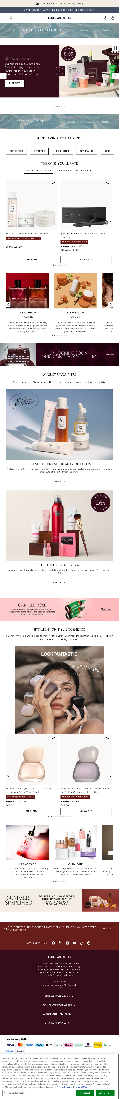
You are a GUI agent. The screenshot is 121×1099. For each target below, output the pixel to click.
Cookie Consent (59, 981)
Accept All (85, 1093)
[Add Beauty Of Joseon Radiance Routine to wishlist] (53, 182)
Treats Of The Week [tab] (38, 171)
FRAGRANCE (86, 151)
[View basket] (112, 18)
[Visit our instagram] (67, 943)
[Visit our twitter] (60, 943)
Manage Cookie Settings (15, 1093)
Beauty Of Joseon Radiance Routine (27, 233)
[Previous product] (8, 775)
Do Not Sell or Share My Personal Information (59, 986)
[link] (105, 18)
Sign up (107, 928)
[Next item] (110, 222)
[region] (59, 1076)
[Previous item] (8, 222)
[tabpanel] (59, 222)
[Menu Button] (4, 18)
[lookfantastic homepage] (59, 18)
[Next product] (110, 775)
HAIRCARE (39, 151)
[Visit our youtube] (74, 943)
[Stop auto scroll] (115, 48)
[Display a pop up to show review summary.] (84, 246)
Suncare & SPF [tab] (63, 171)
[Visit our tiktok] (81, 943)
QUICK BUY (31, 259)
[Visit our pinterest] (88, 943)
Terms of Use (80, 1087)
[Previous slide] (3, 76)
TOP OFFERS (16, 151)
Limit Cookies (105, 1093)
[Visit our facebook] (53, 943)
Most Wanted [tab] (84, 171)
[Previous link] (8, 304)
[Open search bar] (11, 18)
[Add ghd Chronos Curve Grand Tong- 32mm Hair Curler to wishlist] (107, 182)
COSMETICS (62, 151)
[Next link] (110, 304)
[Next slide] (115, 76)
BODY (107, 151)
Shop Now (15, 83)
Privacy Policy (63, 1087)
